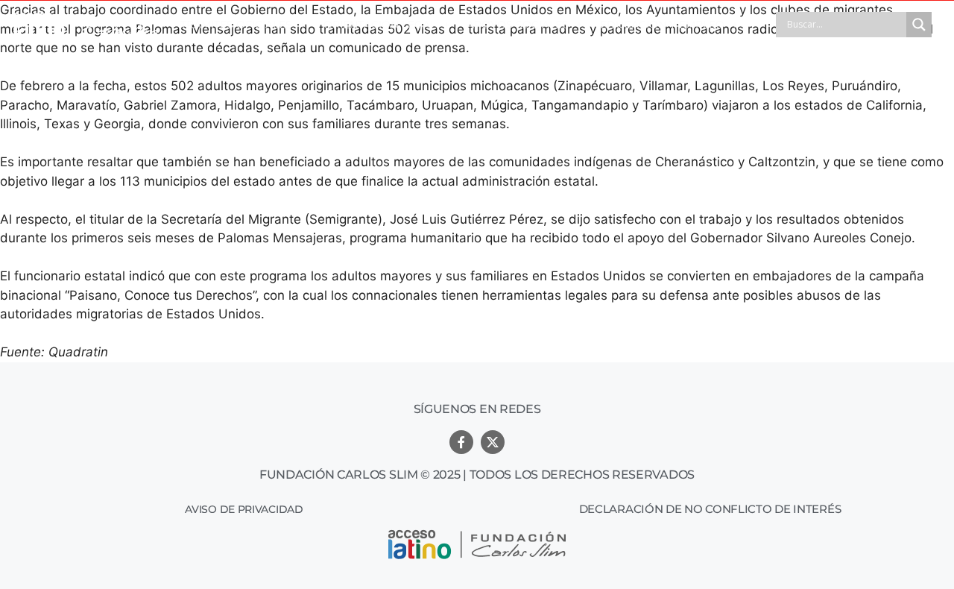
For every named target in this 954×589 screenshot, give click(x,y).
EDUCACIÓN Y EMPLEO (662, 24)
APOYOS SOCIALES (518, 24)
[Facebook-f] (461, 442)
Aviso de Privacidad (244, 509)
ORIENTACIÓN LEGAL (379, 24)
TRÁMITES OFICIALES (236, 24)
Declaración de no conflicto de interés (710, 509)
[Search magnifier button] (919, 24)
